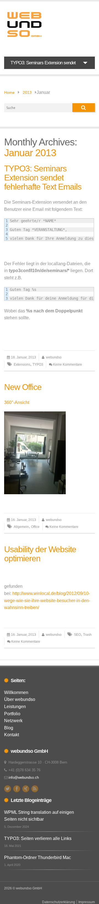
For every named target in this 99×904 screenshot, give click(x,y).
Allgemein (21, 527)
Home (9, 92)
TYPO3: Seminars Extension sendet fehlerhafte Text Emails (42, 177)
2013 (27, 92)
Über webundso (19, 699)
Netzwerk (13, 720)
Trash (87, 635)
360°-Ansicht (16, 402)
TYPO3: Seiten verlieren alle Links (38, 838)
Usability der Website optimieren (40, 554)
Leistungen (15, 706)
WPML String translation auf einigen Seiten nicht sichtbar (39, 816)
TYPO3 (37, 364)
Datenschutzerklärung (58, 902)
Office (35, 527)
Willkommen (16, 692)
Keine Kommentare (67, 364)
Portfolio (12, 713)
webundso (54, 357)
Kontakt (11, 734)
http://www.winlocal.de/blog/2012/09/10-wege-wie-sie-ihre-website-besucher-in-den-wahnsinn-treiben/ (47, 600)
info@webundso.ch (24, 777)
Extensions (22, 364)
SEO (77, 635)
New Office (23, 387)
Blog (8, 727)
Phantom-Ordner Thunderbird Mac (37, 857)
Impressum (86, 902)
